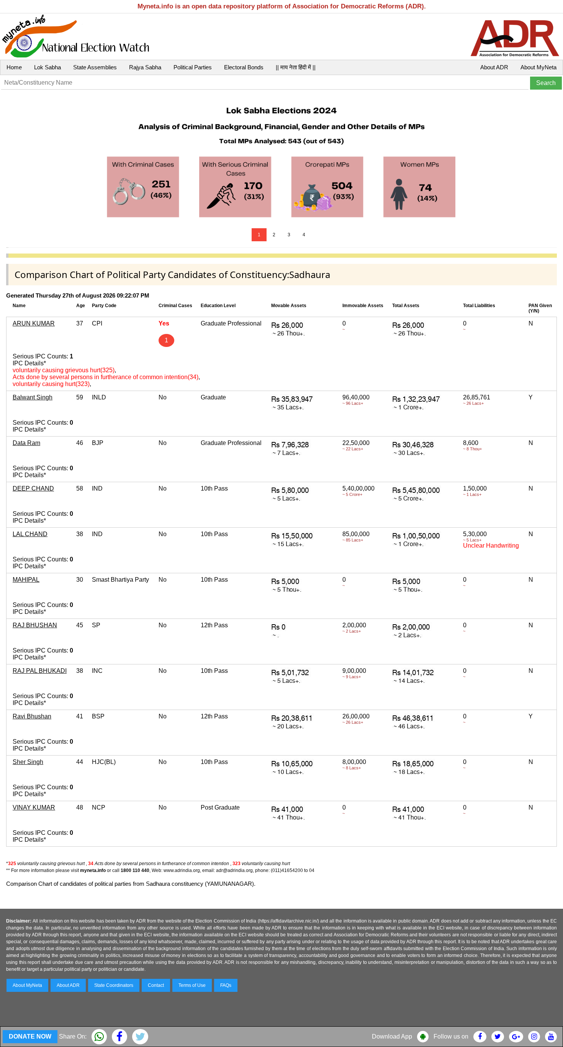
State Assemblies (95, 67)
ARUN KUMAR (34, 323)
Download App (392, 1036)
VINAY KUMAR (34, 807)
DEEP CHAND (33, 488)
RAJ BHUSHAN (35, 625)
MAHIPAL (26, 579)
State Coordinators (113, 985)
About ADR (494, 67)
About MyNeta (538, 67)
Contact (156, 985)
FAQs (225, 985)
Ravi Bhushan (32, 716)
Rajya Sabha (145, 67)
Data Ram (26, 443)
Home (14, 67)
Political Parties (192, 67)
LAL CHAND (30, 534)
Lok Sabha (47, 67)
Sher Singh (28, 762)
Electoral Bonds (243, 67)
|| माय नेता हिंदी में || (296, 67)
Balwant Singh (32, 397)
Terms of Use (192, 985)
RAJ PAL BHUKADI (40, 670)
